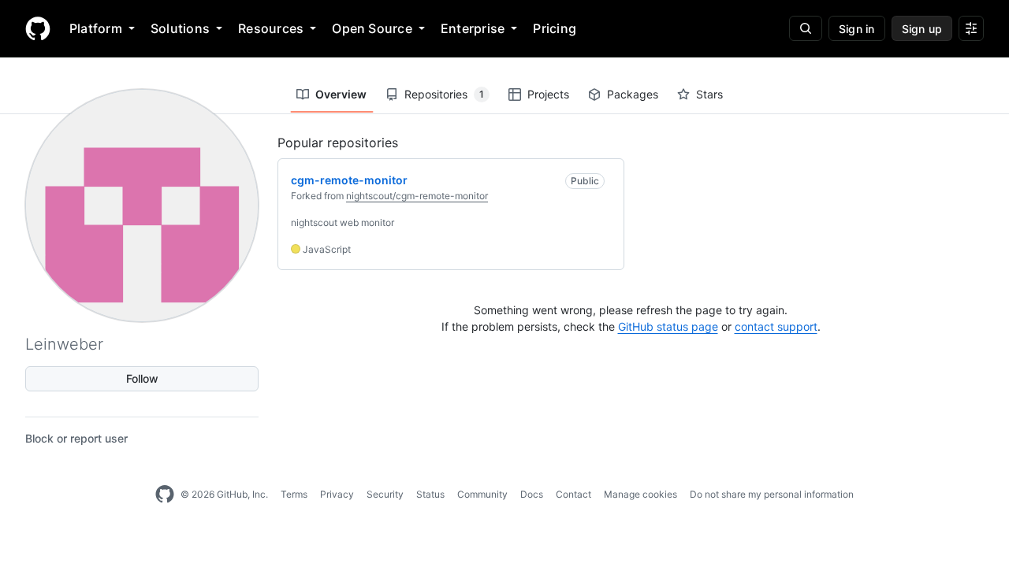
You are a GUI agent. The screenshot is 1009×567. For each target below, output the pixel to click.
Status (430, 494)
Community (482, 494)
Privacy (337, 494)
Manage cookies (640, 494)
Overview (341, 94)
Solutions (180, 28)
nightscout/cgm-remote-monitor (417, 196)
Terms (294, 494)
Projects (548, 94)
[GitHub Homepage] (164, 494)
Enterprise (472, 28)
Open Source (372, 28)
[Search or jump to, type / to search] (805, 28)
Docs (531, 494)
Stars (709, 94)
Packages (632, 94)
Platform (95, 28)
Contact (573, 494)
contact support (776, 326)
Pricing (554, 28)
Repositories (444, 94)
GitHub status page (668, 326)
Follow (142, 378)
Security (385, 494)
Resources (270, 28)
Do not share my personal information (772, 494)
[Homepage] (37, 28)
